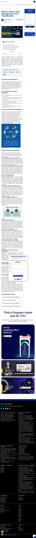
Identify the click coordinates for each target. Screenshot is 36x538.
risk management (19, 226)
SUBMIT (30, 26)
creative (17, 244)
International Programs (22, 452)
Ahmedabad (20, 515)
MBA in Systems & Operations (5, 529)
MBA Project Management (5, 530)
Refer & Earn (20, 500)
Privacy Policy (3, 511)
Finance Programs (21, 451)
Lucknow (20, 520)
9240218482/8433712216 (17, 406)
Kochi (19, 521)
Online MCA (2, 469)
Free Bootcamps (21, 529)
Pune (19, 508)
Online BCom (3, 472)
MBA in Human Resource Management (6, 528)
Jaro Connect (21, 530)
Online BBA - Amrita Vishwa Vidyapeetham (7, 414)
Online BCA (2, 470)
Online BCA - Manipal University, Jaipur (6, 418)
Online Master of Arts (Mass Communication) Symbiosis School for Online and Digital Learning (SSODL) (26, 431)
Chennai (20, 509)
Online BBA (2, 471)
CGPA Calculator (3, 501)
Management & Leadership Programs (24, 454)
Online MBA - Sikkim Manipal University (24, 439)
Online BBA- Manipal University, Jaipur (6, 417)
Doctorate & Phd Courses (22, 447)
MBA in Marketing (3, 527)
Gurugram (20, 512)
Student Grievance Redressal (5, 510)
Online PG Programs (22, 449)
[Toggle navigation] (34, 2)
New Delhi (20, 514)
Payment (2, 508)
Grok (5, 74)
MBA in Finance (3, 526)
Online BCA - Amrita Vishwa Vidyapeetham (7, 415)
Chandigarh (20, 519)
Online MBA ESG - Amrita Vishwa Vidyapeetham (26, 417)
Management (18, 84)
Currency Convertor (4, 502)
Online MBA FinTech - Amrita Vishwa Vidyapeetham (26, 418)
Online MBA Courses (22, 448)
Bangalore (20, 511)
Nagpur (20, 516)
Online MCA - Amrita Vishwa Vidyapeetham (25, 416)
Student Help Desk (21, 499)
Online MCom (3, 468)
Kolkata (20, 518)
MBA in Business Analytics (4, 531)
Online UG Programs (22, 450)
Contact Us (2, 509)
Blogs (19, 526)
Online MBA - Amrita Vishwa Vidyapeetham (25, 415)
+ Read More (12, 51)
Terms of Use (3, 512)
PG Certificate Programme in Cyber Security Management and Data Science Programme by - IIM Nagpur (27, 489)
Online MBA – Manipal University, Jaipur (24, 437)
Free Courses (21, 528)
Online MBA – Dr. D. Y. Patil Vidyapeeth (24, 440)
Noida (19, 513)
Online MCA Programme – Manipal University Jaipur (26, 438)
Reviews (20, 527)
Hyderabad (20, 510)
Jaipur (19, 517)
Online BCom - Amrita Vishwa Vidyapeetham (7, 416)
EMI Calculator (3, 500)
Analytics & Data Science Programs (24, 453)
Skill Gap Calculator (3, 499)
